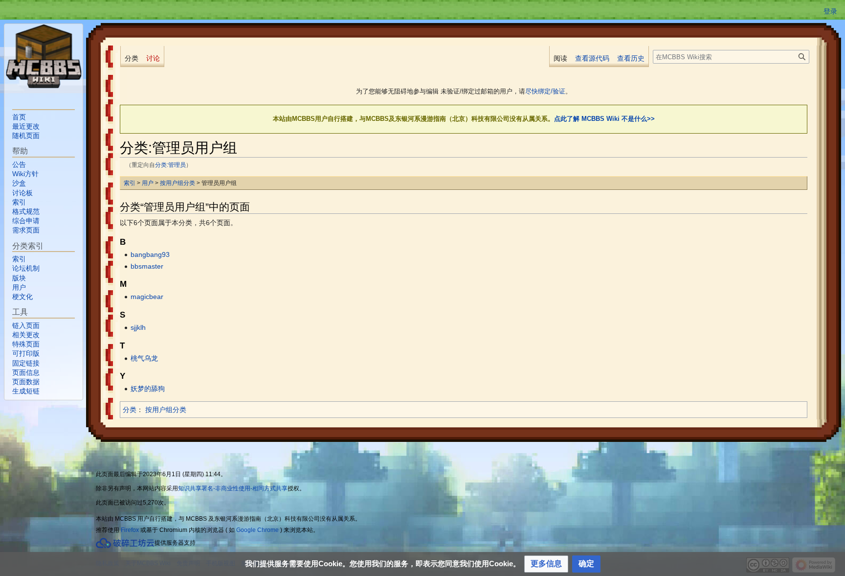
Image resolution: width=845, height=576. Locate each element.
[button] (546, 564)
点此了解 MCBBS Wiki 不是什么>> (604, 118)
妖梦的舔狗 (148, 388)
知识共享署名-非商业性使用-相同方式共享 (233, 488)
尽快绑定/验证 (545, 91)
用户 (148, 183)
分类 (129, 410)
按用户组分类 (177, 183)
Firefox (130, 530)
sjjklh (138, 327)
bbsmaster (147, 266)
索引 (129, 183)
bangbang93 (150, 254)
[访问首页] (43, 56)
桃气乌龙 (144, 358)
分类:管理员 (170, 164)
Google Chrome (257, 530)
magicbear (147, 296)
